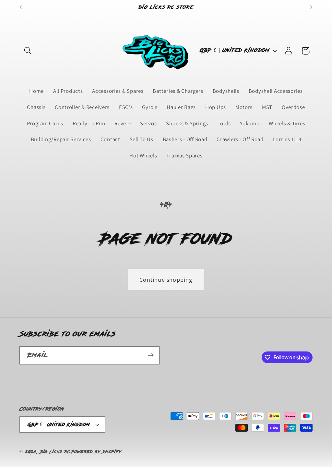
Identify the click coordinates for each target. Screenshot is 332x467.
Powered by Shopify (96, 452)
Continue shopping (165, 279)
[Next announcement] (311, 7)
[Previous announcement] (21, 7)
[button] (28, 50)
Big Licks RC (55, 452)
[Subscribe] (150, 355)
